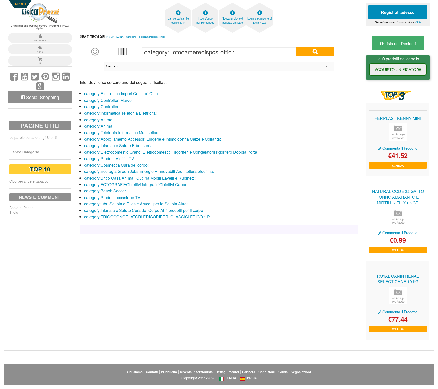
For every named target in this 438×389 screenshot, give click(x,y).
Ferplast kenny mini (398, 118)
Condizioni (266, 371)
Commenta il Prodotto (399, 148)
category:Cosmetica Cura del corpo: (116, 165)
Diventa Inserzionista (196, 371)
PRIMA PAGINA (114, 36)
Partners (248, 371)
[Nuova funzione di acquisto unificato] (232, 4)
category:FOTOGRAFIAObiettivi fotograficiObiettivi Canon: (136, 184)
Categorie (131, 36)
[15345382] (40, 33)
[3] (40, 56)
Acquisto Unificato (396, 69)
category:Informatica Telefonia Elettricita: (120, 113)
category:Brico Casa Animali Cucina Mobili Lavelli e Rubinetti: (140, 178)
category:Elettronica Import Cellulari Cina (121, 93)
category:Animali (99, 120)
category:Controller (101, 106)
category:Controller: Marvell (109, 100)
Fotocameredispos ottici (152, 36)
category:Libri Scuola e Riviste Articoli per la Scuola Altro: (136, 204)
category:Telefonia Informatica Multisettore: (122, 132)
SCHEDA (398, 165)
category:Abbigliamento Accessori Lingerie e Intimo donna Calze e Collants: (152, 139)
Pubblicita (169, 371)
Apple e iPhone (21, 207)
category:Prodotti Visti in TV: (109, 158)
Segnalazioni (301, 371)
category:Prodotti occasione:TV (112, 197)
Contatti (152, 371)
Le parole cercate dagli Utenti (33, 137)
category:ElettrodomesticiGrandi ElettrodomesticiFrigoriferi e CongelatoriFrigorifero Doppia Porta (170, 152)
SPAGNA (251, 378)
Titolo (13, 212)
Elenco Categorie (24, 151)
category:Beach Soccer (105, 191)
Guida (283, 371)
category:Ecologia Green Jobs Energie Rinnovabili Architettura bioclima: (149, 171)
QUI (418, 22)
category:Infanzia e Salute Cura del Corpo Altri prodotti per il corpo (143, 210)
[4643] (40, 45)
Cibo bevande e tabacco (28, 181)
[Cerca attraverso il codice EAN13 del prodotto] (123, 51)
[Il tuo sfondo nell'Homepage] (205, 4)
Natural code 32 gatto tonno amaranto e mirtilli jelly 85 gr (398, 197)
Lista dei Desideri (400, 43)
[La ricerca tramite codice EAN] (178, 4)
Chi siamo (135, 371)
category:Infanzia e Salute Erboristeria (118, 145)
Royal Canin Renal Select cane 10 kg (398, 278)
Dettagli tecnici (227, 371)
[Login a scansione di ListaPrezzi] (259, 4)
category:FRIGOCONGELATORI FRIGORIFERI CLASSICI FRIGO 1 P (147, 217)
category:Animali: (99, 126)
